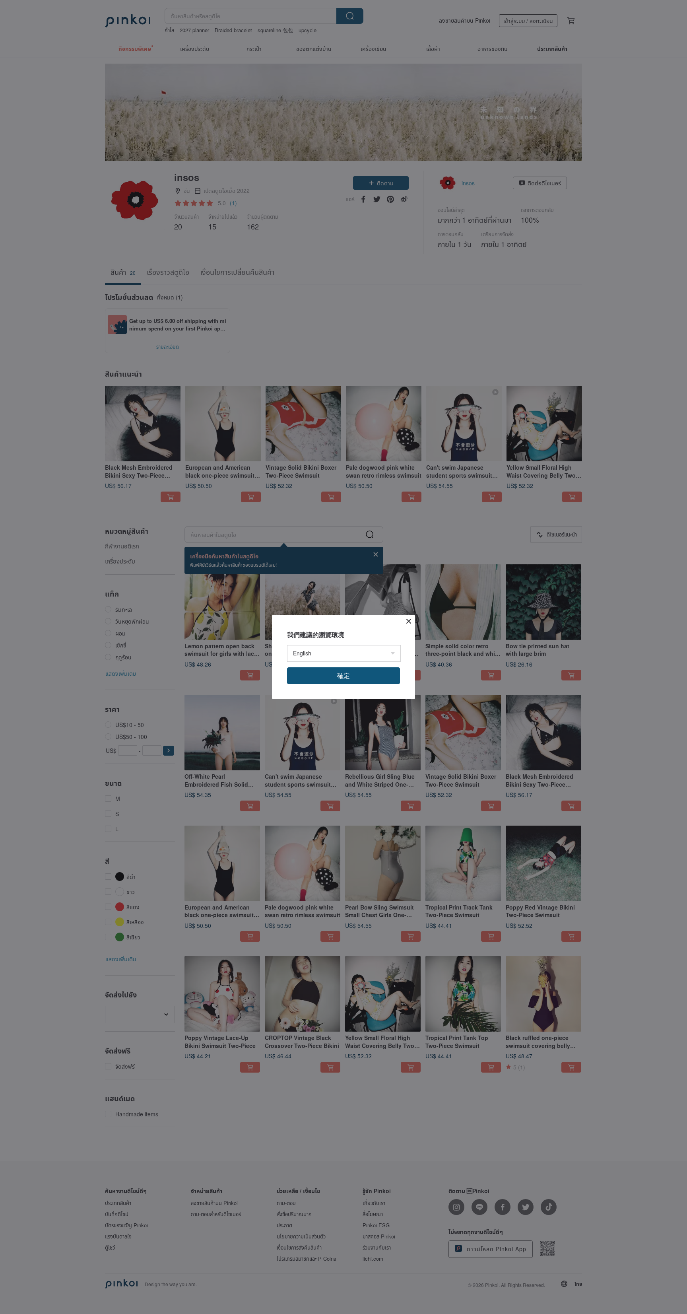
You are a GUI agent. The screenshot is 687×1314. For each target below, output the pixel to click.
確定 (343, 675)
